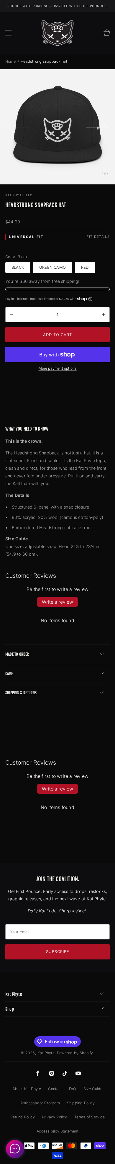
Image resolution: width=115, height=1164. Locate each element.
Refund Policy (22, 1117)
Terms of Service (89, 1117)
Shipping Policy (81, 1103)
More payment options (58, 368)
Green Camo (52, 267)
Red (85, 267)
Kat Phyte (46, 1053)
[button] (8, 32)
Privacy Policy (54, 1117)
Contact (55, 1089)
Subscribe (57, 951)
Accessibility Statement (57, 1131)
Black (18, 267)
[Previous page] (17, 126)
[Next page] (97, 126)
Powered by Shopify (75, 1053)
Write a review (57, 602)
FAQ (72, 1089)
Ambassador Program (40, 1103)
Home (11, 61)
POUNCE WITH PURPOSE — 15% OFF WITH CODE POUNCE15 (57, 6)
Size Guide (93, 1089)
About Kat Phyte (26, 1089)
